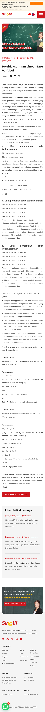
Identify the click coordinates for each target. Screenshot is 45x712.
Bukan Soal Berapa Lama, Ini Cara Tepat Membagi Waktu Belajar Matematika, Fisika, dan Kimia (22, 566)
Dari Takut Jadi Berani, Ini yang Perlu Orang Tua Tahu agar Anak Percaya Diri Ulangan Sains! (22, 544)
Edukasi (27, 537)
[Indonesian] (29, 14)
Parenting (34, 537)
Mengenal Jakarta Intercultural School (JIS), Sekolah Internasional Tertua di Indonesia (21, 523)
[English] (33, 14)
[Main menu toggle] (41, 14)
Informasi (27, 516)
